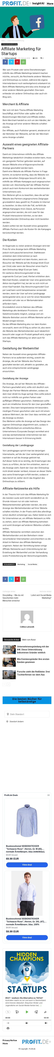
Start (3, 40)
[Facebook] (5, 62)
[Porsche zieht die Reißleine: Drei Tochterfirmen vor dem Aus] (9, 674)
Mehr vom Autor (29, 640)
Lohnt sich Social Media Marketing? (41, 596)
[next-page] (8, 684)
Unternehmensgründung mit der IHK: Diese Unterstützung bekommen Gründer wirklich (33, 649)
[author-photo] (27, 623)
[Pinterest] (17, 62)
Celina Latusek (10, 58)
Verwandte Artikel (11, 640)
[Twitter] (11, 62)
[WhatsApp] (23, 62)
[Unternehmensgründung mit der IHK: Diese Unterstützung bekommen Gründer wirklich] (9, 649)
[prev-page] (4, 684)
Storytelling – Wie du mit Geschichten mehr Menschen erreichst (13, 598)
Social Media (32, 564)
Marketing (21, 564)
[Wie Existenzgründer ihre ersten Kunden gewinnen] (9, 662)
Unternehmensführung (15, 40)
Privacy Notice (10, 1040)
